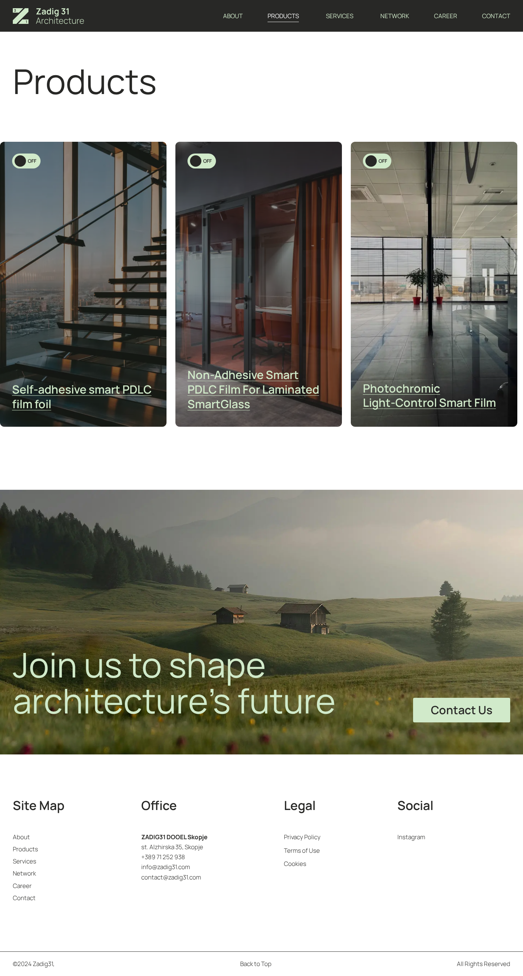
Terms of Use (302, 850)
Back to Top (255, 964)
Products (283, 16)
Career (445, 16)
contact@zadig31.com (171, 877)
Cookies (295, 864)
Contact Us (461, 710)
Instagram (411, 837)
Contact (496, 16)
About (233, 16)
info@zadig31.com (165, 867)
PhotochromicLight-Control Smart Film (429, 395)
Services (339, 16)
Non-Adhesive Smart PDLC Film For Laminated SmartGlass (253, 389)
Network (394, 16)
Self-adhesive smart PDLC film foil (82, 396)
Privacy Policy (302, 837)
